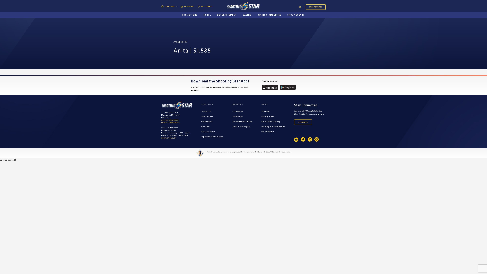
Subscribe (303, 122)
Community (237, 111)
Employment (206, 121)
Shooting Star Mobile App (273, 126)
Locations (170, 7)
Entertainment (227, 15)
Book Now (189, 7)
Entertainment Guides (242, 121)
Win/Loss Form (208, 131)
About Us (205, 126)
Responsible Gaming (270, 121)
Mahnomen (169, 17)
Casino (247, 15)
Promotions (190, 15)
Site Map (265, 111)
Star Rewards (315, 7)
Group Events (296, 15)
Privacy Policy (267, 116)
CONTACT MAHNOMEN (170, 123)
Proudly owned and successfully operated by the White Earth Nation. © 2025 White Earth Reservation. (248, 152)
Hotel (207, 15)
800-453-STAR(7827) (170, 120)
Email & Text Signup (241, 126)
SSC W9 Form (267, 131)
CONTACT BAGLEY (168, 138)
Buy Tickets (207, 7)
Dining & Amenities (269, 15)
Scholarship (237, 116)
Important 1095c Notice (212, 136)
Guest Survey (207, 116)
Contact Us (206, 111)
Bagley (167, 12)
